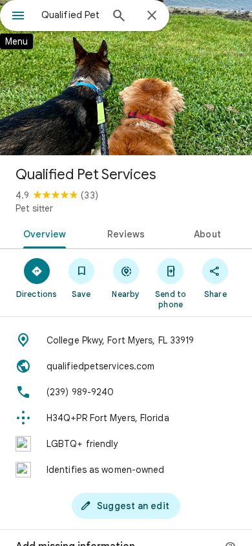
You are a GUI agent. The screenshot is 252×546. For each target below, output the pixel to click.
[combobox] (71, 15)
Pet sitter (34, 208)
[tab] (42, 232)
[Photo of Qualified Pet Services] (126, 77)
